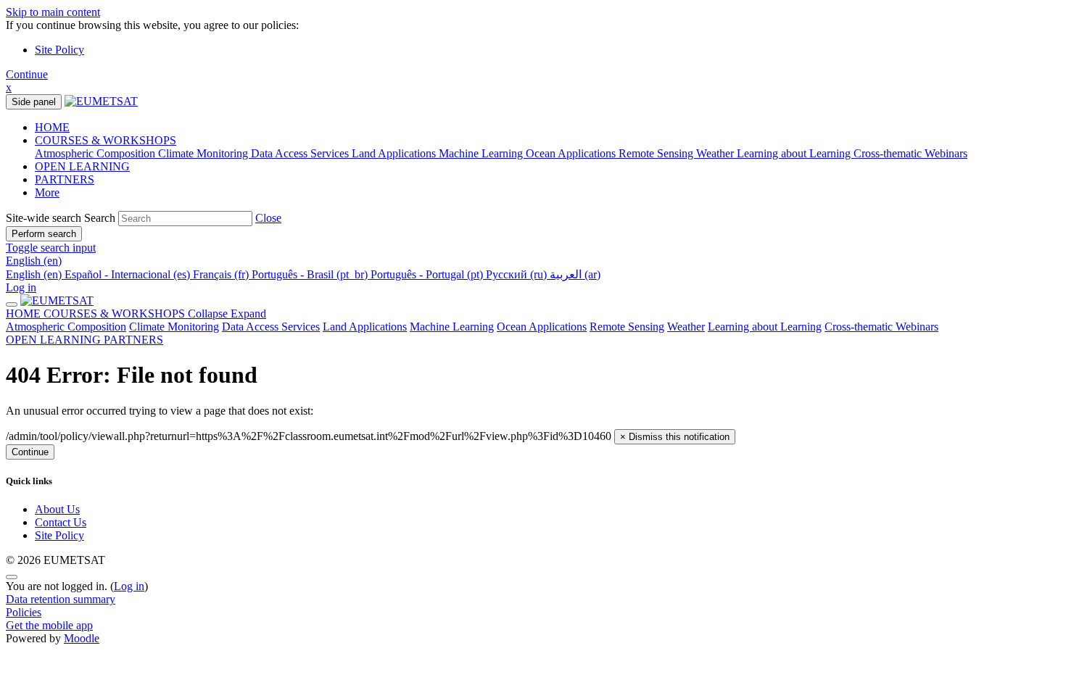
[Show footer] (11, 577)
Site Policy (59, 49)
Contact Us (60, 522)
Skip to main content (53, 12)
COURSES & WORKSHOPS (155, 313)
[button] (268, 218)
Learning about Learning (765, 326)
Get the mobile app (49, 625)
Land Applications (365, 326)
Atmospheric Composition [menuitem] (96, 153)
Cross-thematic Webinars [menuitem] (910, 153)
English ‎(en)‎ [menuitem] (35, 274)
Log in (21, 287)
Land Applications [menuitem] (395, 153)
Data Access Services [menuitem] (301, 153)
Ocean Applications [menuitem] (572, 153)
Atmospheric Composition (66, 326)
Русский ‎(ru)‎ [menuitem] (518, 274)
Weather (686, 326)
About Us (57, 509)
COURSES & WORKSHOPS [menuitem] (105, 140)
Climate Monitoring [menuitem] (204, 153)
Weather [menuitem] (716, 153)
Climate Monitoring (174, 326)
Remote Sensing (627, 326)
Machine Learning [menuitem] (482, 153)
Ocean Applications (542, 326)
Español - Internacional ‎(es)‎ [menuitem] (129, 274)
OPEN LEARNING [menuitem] (82, 166)
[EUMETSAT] (57, 300)
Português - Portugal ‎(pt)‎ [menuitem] (428, 274)
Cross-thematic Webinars (881, 326)
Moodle (81, 638)
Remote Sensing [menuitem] (657, 153)
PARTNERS (133, 339)
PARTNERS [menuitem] (64, 179)
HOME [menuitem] (52, 127)
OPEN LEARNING (55, 339)
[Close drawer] (11, 304)
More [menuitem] (47, 192)
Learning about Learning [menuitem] (795, 153)
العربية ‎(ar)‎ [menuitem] (575, 274)
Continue (27, 74)
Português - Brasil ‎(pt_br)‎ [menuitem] (311, 274)
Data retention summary (60, 599)
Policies (23, 612)
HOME (25, 313)
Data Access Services (271, 326)
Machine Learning (452, 326)
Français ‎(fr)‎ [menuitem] (222, 274)
